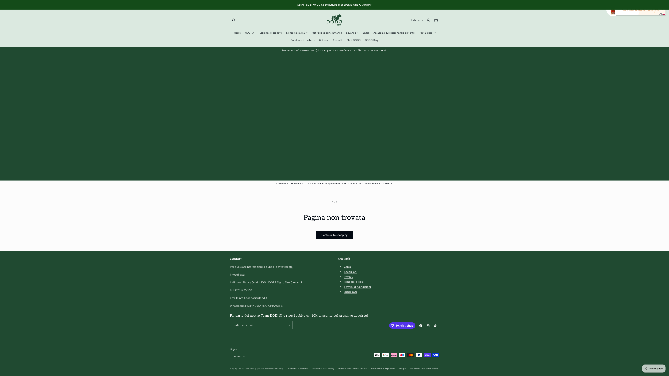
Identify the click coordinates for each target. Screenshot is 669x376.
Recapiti (402, 368)
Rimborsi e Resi (354, 281)
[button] (234, 20)
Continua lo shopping (334, 235)
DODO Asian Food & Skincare (251, 368)
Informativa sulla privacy (323, 368)
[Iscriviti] (289, 325)
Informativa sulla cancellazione (424, 368)
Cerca (347, 266)
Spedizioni (350, 271)
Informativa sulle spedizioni (382, 368)
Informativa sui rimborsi (298, 368)
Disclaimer (350, 291)
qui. (291, 266)
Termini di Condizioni (357, 286)
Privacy (348, 277)
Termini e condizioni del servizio (352, 368)
